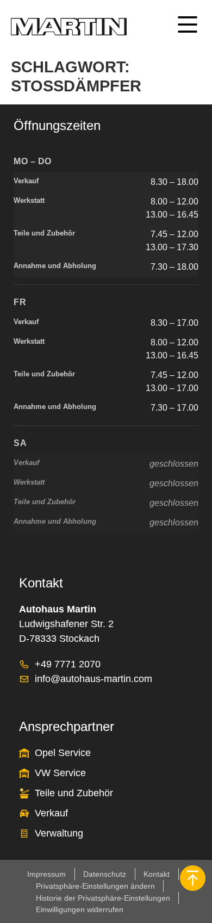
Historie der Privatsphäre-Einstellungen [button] (103, 898)
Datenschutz (104, 874)
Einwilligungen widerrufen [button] (79, 909)
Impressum (46, 874)
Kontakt (157, 874)
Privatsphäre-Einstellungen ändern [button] (95, 886)
